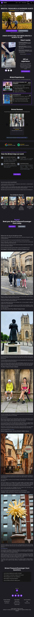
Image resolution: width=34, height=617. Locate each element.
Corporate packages (23, 30)
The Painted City (4, 548)
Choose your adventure (11, 30)
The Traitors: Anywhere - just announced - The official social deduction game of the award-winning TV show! (17, 0)
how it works (12, 429)
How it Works (28, 54)
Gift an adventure (25, 71)
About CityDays (17, 599)
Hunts (20, 2)
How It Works (21, 226)
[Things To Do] (1, 5)
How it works (28, 2)
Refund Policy (17, 601)
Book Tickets (12, 226)
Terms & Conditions (27, 599)
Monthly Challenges (7, 599)
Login (27, 601)
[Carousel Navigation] (17, 20)
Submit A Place (17, 604)
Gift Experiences (7, 601)
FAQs (31, 2)
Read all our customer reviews (22, 137)
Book (17, 2)
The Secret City (27, 602)
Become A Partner (17, 602)
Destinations (24, 2)
